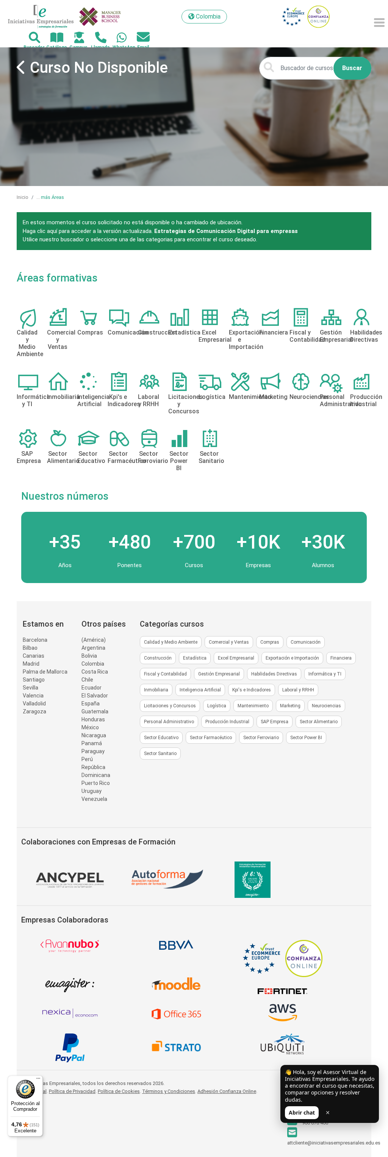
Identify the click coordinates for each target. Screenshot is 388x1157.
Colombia (92, 664)
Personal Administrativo (169, 721)
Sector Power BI (306, 737)
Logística (216, 705)
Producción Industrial (227, 721)
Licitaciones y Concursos (170, 705)
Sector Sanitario (160, 753)
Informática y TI (324, 674)
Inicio (22, 197)
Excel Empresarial (236, 658)
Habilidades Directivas (274, 674)
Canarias (33, 656)
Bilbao (30, 648)
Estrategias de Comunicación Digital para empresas (226, 231)
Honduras (93, 719)
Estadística (195, 658)
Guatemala (94, 711)
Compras (269, 642)
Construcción (158, 658)
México (90, 727)
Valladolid (34, 703)
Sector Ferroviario (261, 737)
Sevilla (30, 688)
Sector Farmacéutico (211, 737)
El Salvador (94, 696)
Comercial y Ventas (229, 642)
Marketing (290, 705)
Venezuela (94, 799)
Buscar (352, 68)
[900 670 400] (96, 38)
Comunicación (306, 642)
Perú (87, 759)
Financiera (341, 658)
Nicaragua (93, 735)
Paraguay (93, 751)
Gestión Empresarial (219, 674)
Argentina (93, 648)
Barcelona (35, 640)
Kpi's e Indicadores (251, 690)
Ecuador (91, 688)
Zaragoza (34, 711)
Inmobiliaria (156, 690)
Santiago (34, 680)
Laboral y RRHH (298, 690)
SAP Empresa (274, 721)
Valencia (33, 696)
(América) (93, 640)
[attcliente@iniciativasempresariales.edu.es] (139, 37)
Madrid (31, 664)
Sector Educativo (161, 737)
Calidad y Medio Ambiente (170, 642)
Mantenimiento (253, 705)
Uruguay (91, 791)
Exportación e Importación (292, 658)
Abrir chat (302, 1112)
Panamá (91, 743)
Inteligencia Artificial (200, 690)
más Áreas (52, 197)
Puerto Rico (95, 783)
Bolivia (89, 656)
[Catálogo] (52, 38)
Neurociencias (326, 705)
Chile (87, 680)
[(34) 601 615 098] (117, 38)
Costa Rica (94, 672)
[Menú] (38, 1080)
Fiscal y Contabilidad (165, 674)
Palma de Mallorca (45, 672)
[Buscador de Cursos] (30, 38)
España (90, 703)
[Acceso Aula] (75, 38)
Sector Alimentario (319, 721)
